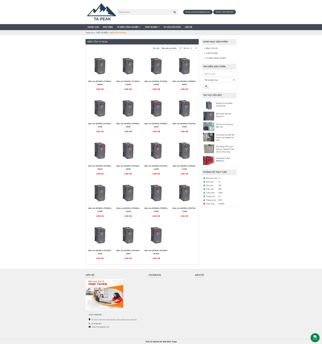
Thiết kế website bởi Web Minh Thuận (161, 341)
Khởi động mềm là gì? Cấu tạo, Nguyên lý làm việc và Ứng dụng (225, 149)
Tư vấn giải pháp (172, 27)
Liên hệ (188, 27)
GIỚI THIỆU (108, 27)
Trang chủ (93, 27)
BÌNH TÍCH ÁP (211, 48)
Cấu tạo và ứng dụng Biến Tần (224, 125)
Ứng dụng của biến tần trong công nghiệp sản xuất (225, 137)
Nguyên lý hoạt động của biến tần (224, 104)
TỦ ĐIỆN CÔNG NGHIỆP (128, 27)
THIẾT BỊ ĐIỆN (151, 27)
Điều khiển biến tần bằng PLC (223, 115)
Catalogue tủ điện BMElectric (223, 159)
